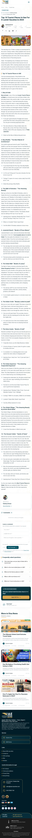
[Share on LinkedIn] (9, 30)
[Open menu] (28, 2)
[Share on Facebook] (2, 30)
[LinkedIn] (9, 808)
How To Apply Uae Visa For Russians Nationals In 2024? (15, 695)
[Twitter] (6, 808)
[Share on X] (6, 30)
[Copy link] (16, 30)
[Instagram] (15, 808)
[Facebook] (3, 808)
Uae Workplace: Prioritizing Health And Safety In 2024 (16, 665)
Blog (7, 7)
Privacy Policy (26, 550)
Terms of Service (7, 551)
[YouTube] (12, 808)
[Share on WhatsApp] (12, 30)
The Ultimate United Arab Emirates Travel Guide (14, 635)
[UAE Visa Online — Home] (5, 2)
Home (2, 7)
